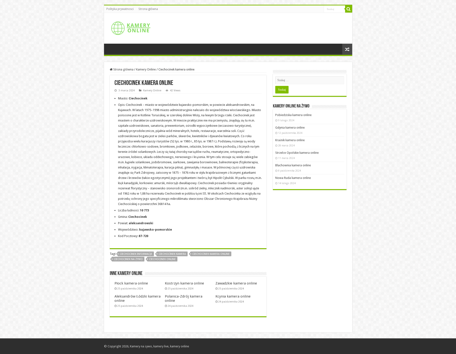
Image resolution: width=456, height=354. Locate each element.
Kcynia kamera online (233, 296)
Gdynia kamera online (290, 127)
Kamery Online (146, 69)
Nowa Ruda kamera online (293, 178)
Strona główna (148, 9)
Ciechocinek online (162, 259)
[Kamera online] (130, 27)
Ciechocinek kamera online (211, 254)
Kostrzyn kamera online (184, 283)
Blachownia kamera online (293, 165)
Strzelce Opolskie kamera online (297, 152)
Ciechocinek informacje (136, 254)
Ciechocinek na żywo (128, 259)
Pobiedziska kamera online (293, 115)
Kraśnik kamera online (290, 140)
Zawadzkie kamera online (236, 283)
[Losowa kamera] (347, 49)
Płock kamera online (131, 283)
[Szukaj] (348, 9)
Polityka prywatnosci (120, 9)
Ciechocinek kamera (172, 254)
